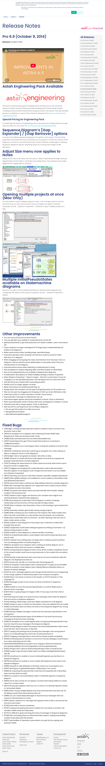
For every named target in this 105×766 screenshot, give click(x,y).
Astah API (40, 744)
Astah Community (8, 746)
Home (5, 17)
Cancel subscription (60, 746)
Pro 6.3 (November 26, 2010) (88, 106)
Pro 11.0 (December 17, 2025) (89, 43)
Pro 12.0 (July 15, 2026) (87, 40)
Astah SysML (6, 744)
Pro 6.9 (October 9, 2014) (88, 89)
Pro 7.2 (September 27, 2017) (89, 80)
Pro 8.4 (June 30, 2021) (87, 66)
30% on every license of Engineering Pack (40, 126)
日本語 (79, 744)
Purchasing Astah (60, 734)
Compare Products (8, 734)
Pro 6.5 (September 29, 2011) (89, 100)
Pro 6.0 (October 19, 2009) (88, 114)
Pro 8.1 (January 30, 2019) (87, 74)
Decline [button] (80, 12)
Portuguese (81, 741)
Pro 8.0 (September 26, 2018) (89, 77)
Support (13, 17)
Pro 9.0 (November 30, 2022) (89, 57)
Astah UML (5, 740)
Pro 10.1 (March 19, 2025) (87, 46)
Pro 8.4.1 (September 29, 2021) (89, 63)
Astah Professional (8, 738)
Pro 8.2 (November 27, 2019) (88, 72)
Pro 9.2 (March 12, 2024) (87, 52)
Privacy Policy (88, 763)
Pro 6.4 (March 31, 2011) (87, 103)
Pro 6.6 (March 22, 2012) (87, 97)
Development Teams (27, 742)
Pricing (56, 738)
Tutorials (40, 734)
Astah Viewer (6, 748)
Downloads (57, 742)
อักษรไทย (79, 751)
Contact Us (57, 748)
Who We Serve (24, 734)
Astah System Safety (9, 742)
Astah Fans (23, 745)
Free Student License (60, 740)
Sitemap (100, 763)
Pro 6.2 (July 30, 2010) (86, 109)
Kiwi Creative (41, 764)
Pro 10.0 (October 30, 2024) (88, 49)
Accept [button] (73, 12)
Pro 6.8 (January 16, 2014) (88, 92)
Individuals (23, 740)
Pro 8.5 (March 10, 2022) (87, 60)
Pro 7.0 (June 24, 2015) (87, 86)
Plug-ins (5, 751)
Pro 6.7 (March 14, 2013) (87, 94)
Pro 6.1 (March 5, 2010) (87, 112)
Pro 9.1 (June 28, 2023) (87, 54)
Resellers (56, 744)
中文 (78, 747)
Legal (95, 763)
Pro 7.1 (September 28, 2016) (89, 83)
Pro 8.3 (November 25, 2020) (89, 69)
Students (23, 738)
